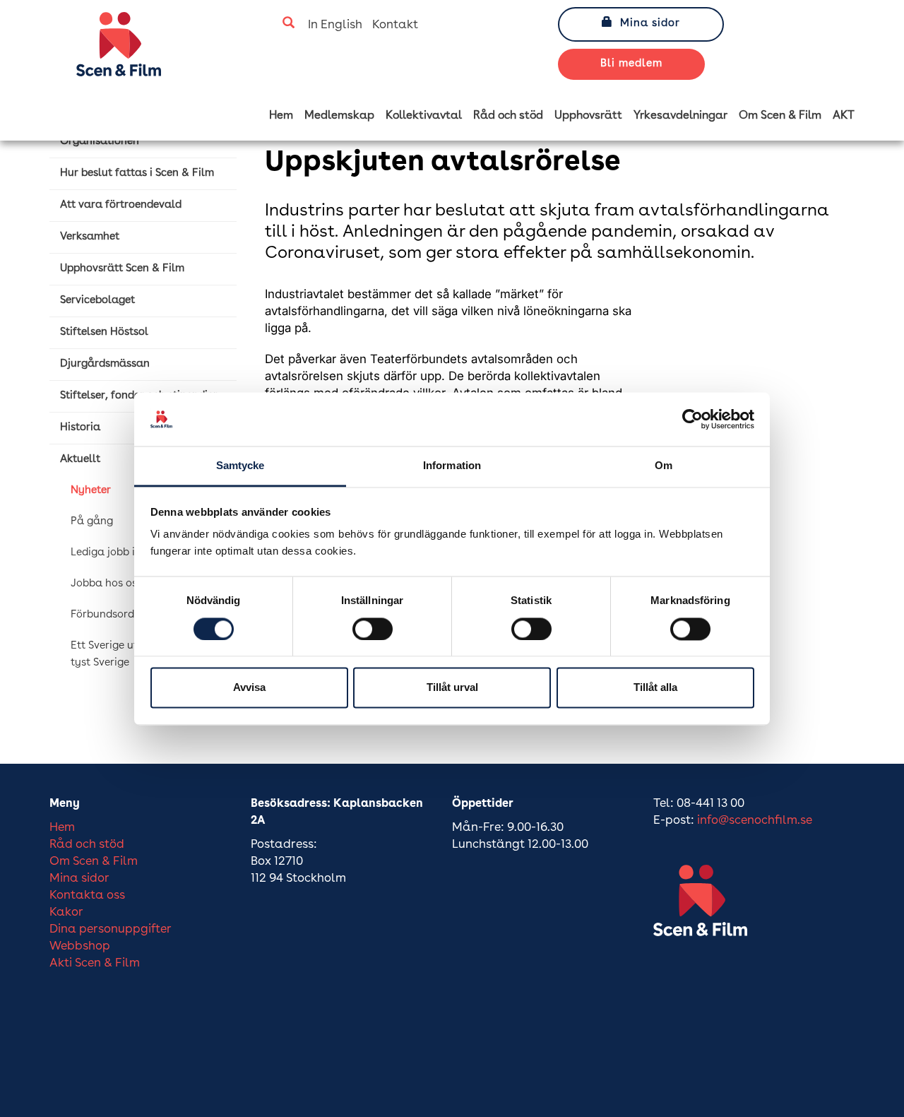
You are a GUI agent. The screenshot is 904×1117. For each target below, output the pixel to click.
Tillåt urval (452, 688)
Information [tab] (452, 466)
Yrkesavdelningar (680, 116)
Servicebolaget (97, 300)
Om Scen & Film (780, 116)
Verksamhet (89, 237)
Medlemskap (339, 116)
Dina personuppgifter (110, 929)
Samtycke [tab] (240, 466)
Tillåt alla (655, 688)
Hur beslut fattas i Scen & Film (137, 173)
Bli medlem (631, 64)
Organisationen (99, 141)
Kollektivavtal (424, 116)
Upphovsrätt (588, 116)
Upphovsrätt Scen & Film (122, 269)
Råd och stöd (508, 116)
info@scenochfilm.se (754, 821)
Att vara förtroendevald (121, 205)
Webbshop (79, 946)
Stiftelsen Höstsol (104, 332)
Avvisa (249, 688)
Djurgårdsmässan (105, 364)
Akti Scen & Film (94, 963)
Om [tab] (663, 466)
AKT (844, 116)
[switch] (372, 628)
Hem (281, 116)
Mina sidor (650, 23)
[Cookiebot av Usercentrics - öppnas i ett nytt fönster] (692, 419)
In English (335, 25)
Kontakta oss (87, 896)
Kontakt (395, 25)
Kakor (66, 912)
